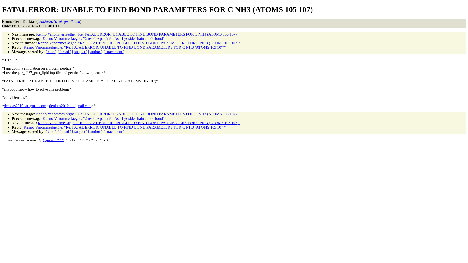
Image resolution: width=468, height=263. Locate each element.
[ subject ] (79, 52)
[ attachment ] (113, 52)
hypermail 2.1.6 (53, 140)
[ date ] (51, 52)
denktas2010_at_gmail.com (25, 106)
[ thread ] (64, 52)
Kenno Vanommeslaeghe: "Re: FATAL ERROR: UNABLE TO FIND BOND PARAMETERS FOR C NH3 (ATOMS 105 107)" (137, 34)
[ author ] (95, 52)
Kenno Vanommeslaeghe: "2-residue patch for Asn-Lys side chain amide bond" (104, 39)
